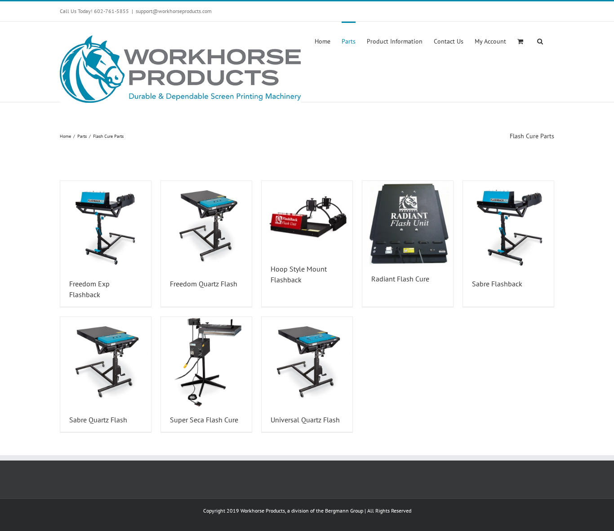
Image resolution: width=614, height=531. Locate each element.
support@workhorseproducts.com (174, 11)
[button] (540, 40)
